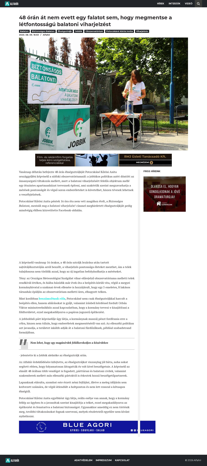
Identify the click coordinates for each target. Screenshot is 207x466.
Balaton (24, 31)
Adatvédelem (83, 460)
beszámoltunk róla (52, 298)
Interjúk (174, 3)
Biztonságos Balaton (43, 31)
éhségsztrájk (65, 31)
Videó (188, 3)
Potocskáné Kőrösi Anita (119, 31)
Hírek (160, 3)
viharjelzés (142, 31)
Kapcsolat (122, 460)
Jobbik (78, 31)
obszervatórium (94, 31)
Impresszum (104, 460)
